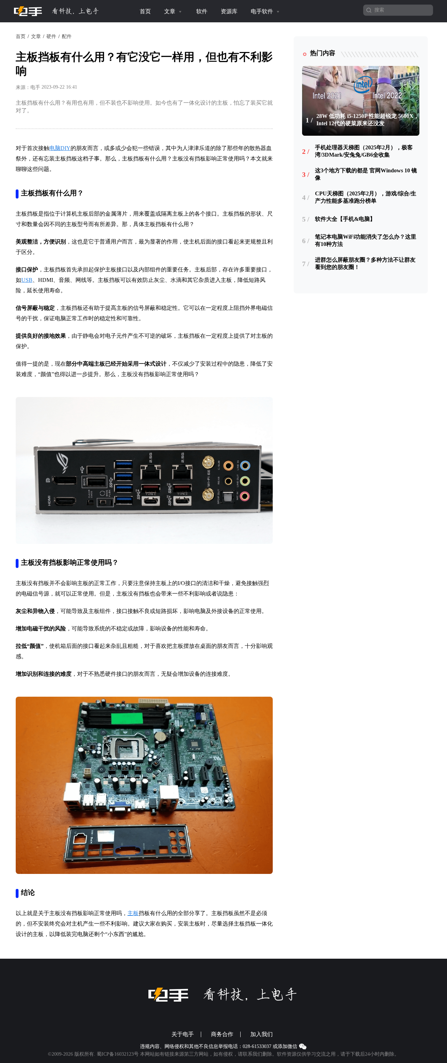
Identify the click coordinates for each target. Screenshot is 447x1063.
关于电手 (182, 1034)
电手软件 (262, 11)
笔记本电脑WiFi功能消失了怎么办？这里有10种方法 (365, 240)
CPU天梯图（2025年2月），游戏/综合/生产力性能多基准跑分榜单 (365, 197)
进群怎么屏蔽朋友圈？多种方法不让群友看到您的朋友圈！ (365, 263)
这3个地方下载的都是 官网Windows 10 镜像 (366, 174)
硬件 (51, 36)
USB (26, 280)
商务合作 (222, 1034)
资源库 (229, 11)
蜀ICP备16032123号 (118, 1054)
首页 (145, 11)
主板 (133, 913)
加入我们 (261, 1034)
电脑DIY (60, 148)
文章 (170, 11)
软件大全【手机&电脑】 (345, 219)
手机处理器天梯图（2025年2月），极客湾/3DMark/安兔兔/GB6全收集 (364, 151)
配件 (67, 36)
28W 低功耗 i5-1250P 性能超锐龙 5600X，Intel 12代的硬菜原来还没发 (367, 119)
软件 (201, 11)
